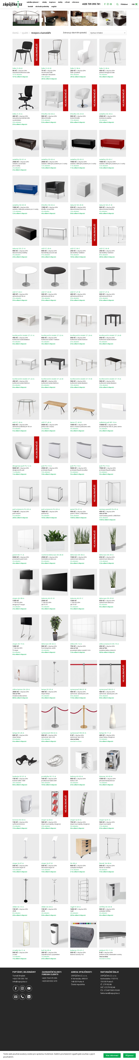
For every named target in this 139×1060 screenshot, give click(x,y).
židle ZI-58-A (75, 68)
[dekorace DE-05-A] (112, 538)
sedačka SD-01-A (19, 159)
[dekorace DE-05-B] (112, 582)
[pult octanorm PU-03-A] (54, 493)
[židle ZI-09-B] (25, 52)
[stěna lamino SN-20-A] (25, 673)
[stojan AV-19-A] (25, 627)
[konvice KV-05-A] (25, 803)
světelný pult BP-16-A (107, 422)
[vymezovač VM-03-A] (83, 716)
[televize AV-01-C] (83, 582)
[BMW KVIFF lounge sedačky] (55, 18)
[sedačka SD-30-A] (112, 97)
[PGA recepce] (26, 18)
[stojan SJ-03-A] (83, 803)
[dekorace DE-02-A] (54, 627)
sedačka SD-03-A (48, 159)
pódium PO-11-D (106, 950)
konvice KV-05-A (18, 820)
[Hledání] (117, 4)
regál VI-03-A (75, 907)
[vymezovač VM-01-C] (112, 673)
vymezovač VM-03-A (78, 733)
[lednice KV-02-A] (83, 760)
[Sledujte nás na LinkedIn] (29, 997)
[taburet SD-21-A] (25, 232)
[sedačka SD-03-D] (83, 143)
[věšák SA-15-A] (25, 890)
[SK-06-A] (83, 847)
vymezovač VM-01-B (78, 689)
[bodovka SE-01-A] (25, 760)
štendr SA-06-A (105, 863)
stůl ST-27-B (75, 292)
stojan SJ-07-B (46, 863)
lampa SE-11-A (105, 733)
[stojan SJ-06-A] (54, 803)
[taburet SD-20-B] (83, 189)
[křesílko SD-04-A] (54, 97)
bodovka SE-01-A (19, 776)
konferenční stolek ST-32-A (52, 335)
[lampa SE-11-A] (112, 716)
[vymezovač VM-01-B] (83, 673)
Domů (15, 32)
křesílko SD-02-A (48, 205)
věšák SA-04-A (47, 907)
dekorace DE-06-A (77, 555)
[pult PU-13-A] (54, 449)
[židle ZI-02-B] (54, 52)
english (53, 6)
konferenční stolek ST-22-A (23, 379)
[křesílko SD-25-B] (83, 97)
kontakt (30, 6)
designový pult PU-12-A (21, 466)
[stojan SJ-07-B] (54, 847)
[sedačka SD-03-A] (54, 143)
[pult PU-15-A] (112, 449)
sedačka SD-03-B (19, 205)
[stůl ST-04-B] (54, 276)
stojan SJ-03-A (75, 820)
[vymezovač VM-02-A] (54, 716)
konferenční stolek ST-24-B (110, 335)
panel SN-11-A (18, 555)
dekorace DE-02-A (48, 644)
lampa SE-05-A (47, 689)
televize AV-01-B (47, 598)
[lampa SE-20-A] (25, 716)
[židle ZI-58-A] (83, 52)
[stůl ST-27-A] (112, 276)
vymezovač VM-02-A (49, 733)
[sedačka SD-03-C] (112, 143)
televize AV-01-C (76, 598)
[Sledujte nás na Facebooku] (105, 4)
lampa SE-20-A (18, 733)
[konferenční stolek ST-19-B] (83, 362)
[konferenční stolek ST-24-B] (112, 319)
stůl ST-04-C (17, 292)
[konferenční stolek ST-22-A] (25, 362)
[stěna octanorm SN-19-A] (112, 627)
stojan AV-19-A (18, 644)
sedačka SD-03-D (77, 159)
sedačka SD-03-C (105, 159)
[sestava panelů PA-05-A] (112, 493)
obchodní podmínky (42, 6)
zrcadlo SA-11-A (18, 950)
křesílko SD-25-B (77, 114)
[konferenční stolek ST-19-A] (112, 362)
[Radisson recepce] (84, 18)
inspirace (52, 2)
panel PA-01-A (76, 509)
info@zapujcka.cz (19, 981)
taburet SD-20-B (76, 205)
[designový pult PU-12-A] (25, 449)
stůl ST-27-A (104, 292)
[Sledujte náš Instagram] (108, 4)
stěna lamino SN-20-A (21, 689)
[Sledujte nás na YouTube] (29, 988)
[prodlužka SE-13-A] (54, 760)
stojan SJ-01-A (104, 820)
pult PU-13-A (46, 466)
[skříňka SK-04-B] (112, 890)
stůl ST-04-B (46, 292)
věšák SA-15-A (18, 907)
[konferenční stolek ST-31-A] (25, 319)
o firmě (67, 2)
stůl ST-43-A (46, 422)
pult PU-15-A (104, 466)
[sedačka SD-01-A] (25, 143)
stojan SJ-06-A (46, 820)
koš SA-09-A (46, 950)
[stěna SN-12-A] (83, 627)
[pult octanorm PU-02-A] (25, 493)
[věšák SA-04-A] (54, 890)
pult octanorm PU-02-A (21, 509)
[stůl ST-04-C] (25, 276)
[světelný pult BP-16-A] (112, 406)
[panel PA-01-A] (83, 493)
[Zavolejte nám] (22, 997)
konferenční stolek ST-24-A (81, 335)
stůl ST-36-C (75, 248)
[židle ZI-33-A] (25, 97)
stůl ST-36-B (104, 248)
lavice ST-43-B (75, 422)
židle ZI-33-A (17, 114)
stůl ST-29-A (46, 248)
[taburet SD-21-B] (112, 189)
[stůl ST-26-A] (25, 406)
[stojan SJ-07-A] (25, 847)
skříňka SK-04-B (105, 907)
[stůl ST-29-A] (54, 232)
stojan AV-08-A (18, 598)
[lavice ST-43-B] (83, 406)
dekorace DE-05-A (106, 555)
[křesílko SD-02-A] (54, 189)
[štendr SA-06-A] (112, 847)
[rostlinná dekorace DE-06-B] (54, 538)
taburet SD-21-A (18, 248)
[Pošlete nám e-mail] (111, 4)
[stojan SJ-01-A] (112, 803)
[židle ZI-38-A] (112, 52)
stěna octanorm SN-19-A (109, 644)
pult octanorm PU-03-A (50, 509)
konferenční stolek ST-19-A (110, 379)
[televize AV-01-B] (54, 582)
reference (75, 2)
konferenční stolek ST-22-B (52, 379)
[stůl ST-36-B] (112, 232)
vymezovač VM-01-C (107, 689)
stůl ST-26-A (17, 422)
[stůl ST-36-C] (83, 232)
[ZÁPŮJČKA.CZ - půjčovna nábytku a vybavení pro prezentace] (12, 4)
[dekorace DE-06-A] (83, 538)
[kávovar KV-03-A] (112, 760)
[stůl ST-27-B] (83, 276)
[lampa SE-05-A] (54, 673)
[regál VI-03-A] (83, 890)
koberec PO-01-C (77, 950)
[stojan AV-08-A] (25, 582)
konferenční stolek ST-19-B (81, 379)
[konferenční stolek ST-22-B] (54, 362)
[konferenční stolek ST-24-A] (83, 319)
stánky (44, 2)
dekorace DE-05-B (106, 598)
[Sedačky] (112, 18)
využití (25, 32)
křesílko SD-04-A (48, 114)
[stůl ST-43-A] (54, 406)
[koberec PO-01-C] (83, 934)
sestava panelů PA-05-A (108, 509)
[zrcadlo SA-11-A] (25, 934)
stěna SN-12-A (76, 644)
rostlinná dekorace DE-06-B (52, 555)
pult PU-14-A (75, 466)
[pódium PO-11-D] (112, 934)
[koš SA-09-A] (54, 934)
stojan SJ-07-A (18, 863)
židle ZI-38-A (104, 68)
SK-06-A (73, 863)
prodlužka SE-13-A (48, 776)
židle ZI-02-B (46, 68)
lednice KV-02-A (76, 776)
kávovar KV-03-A (105, 776)
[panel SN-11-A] (25, 538)
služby (60, 2)
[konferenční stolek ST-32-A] (54, 319)
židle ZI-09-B (17, 68)
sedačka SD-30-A (106, 114)
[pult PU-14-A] (83, 449)
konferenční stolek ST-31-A (23, 335)
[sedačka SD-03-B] (25, 189)
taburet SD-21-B (105, 205)
